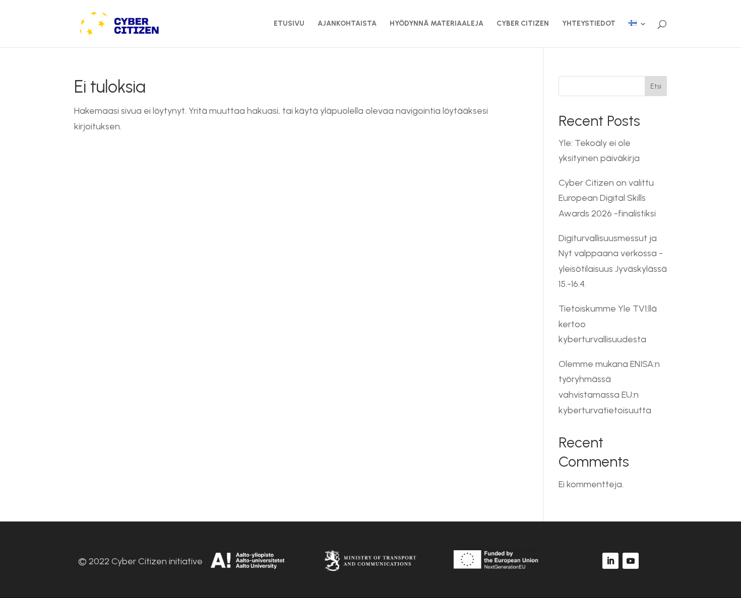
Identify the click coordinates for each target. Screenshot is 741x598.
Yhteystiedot (588, 24)
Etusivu (289, 24)
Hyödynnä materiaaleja (436, 24)
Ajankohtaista (347, 24)
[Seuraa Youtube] (631, 561)
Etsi (655, 86)
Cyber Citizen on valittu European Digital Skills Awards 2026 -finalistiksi (607, 198)
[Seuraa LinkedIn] (610, 561)
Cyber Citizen (523, 24)
